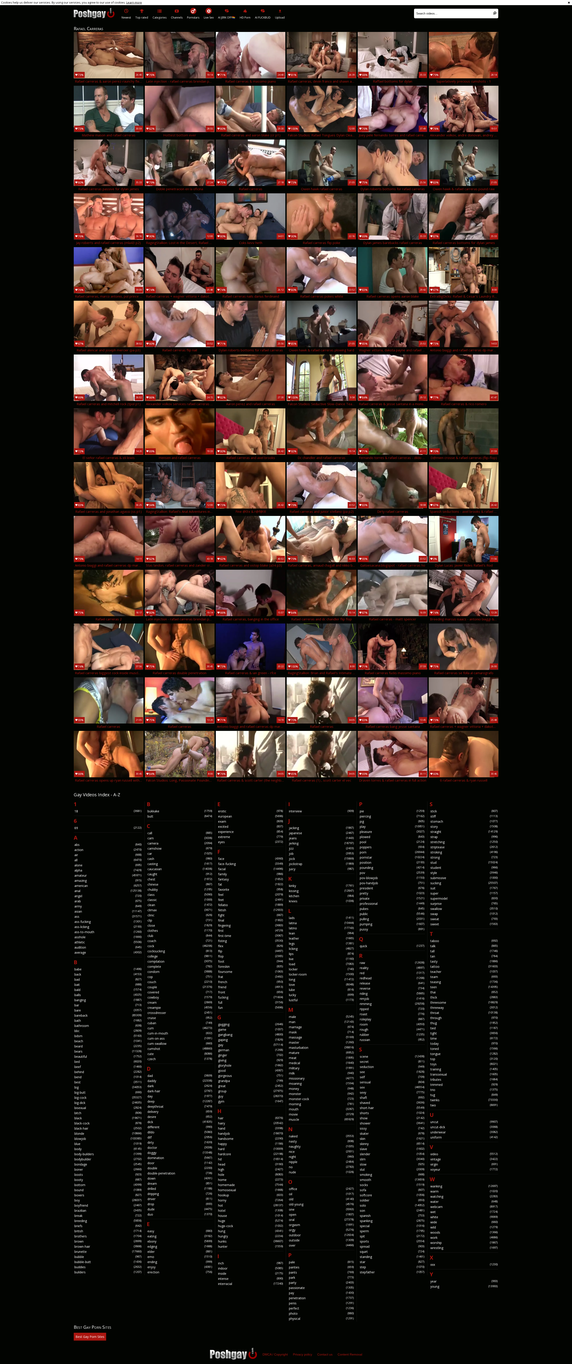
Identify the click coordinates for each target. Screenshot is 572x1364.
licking (321, 949)
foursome (250, 972)
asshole (107, 937)
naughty (321, 1146)
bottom (107, 1185)
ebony (179, 1241)
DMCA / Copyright (275, 1354)
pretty (392, 893)
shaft (392, 1097)
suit (464, 888)
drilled (179, 1189)
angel (107, 896)
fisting (250, 941)
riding (392, 993)
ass (107, 916)
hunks (250, 1241)
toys (464, 1064)
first (250, 930)
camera (179, 843)
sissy (392, 1128)
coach (179, 941)
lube (321, 990)
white (464, 1217)
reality (392, 968)
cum (179, 1028)
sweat (464, 919)
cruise (179, 1018)
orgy (321, 1230)
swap (464, 914)
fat (250, 884)
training (464, 1069)
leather (321, 938)
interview (321, 811)
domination (179, 1158)
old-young (321, 1204)
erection (179, 1272)
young (464, 1286)
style (464, 873)
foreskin (250, 966)
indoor (250, 1268)
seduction (392, 1067)
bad (107, 979)
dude (179, 1209)
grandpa (250, 1081)
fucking (250, 997)
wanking (464, 1186)
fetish (250, 910)
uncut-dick (464, 1127)
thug (464, 1023)
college (179, 956)
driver (179, 1199)
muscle (321, 1119)
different (179, 1127)
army (107, 906)
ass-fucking (107, 922)
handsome (250, 1139)
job (321, 853)
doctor (179, 1147)
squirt (392, 1251)
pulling (392, 919)
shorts (392, 1113)
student (464, 868)
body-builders (107, 1154)
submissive (464, 878)
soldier (392, 1200)
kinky (321, 886)
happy (250, 1144)
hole (250, 1174)
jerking (321, 843)
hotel (250, 1210)
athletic (107, 942)
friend (250, 987)
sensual (392, 1082)
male (321, 1017)
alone (107, 865)
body (107, 1149)
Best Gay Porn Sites (90, 1337)
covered (179, 992)
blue (107, 1144)
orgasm (321, 1225)
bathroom (107, 1026)
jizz (321, 848)
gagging (250, 1024)
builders (107, 1272)
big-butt (107, 1092)
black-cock (107, 1123)
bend (107, 1077)
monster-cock (321, 1099)
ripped (392, 1009)
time (464, 1038)
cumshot (179, 1049)
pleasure (392, 832)
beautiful (107, 1056)
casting (179, 864)
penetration (321, 1298)
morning (321, 1104)
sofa (392, 1190)
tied (464, 1028)
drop (179, 1204)
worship (464, 1243)
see (392, 1072)
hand (250, 1128)
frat (250, 977)
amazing (107, 880)
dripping (179, 1194)
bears (107, 1051)
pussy (392, 929)
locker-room (321, 974)
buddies (107, 1267)
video (464, 1154)
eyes (250, 842)
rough (392, 1029)
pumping (392, 924)
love (321, 984)
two (464, 1105)
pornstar (392, 857)
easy (179, 1231)
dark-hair (179, 1091)
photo (321, 1313)
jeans (321, 838)
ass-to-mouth (107, 932)
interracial (250, 1284)
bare (107, 1010)
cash (179, 859)
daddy (179, 1081)
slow (392, 1164)
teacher (464, 972)
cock (179, 946)
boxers (107, 1195)
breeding (107, 1221)
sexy (392, 1092)
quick (392, 946)
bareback (107, 1015)
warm (464, 1191)
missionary (321, 1078)
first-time (250, 936)
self (392, 1077)
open (321, 1214)
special (392, 1226)
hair (250, 1118)
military (321, 1068)
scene (392, 1056)
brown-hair (107, 1246)
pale (321, 1262)
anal (107, 891)
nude (321, 1172)
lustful (321, 1000)
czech (179, 1059)
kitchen (321, 896)
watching (464, 1196)
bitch (107, 1113)
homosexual (250, 1190)
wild (464, 1227)
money (321, 1089)
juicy (321, 869)
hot (250, 1205)
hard (250, 1149)
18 (107, 811)
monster (321, 1094)
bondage (107, 1164)
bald (107, 990)
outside (321, 1240)
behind (107, 1072)
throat (464, 1013)
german (250, 1050)
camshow (179, 848)
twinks (464, 1100)
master (321, 1042)
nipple (321, 1162)
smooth (392, 1180)
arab (107, 901)
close (179, 925)
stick (464, 811)
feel (250, 895)
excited (250, 826)
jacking (321, 828)
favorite (250, 889)
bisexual (107, 1108)
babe (107, 969)
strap (464, 837)
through (464, 1018)
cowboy (179, 997)
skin (392, 1139)
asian (107, 911)
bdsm (107, 1036)
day (179, 1096)
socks (392, 1185)
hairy (250, 1123)
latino (321, 928)
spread (392, 1246)
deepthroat (179, 1106)
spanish (392, 1216)
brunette (107, 1251)
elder (179, 1251)
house (250, 1216)
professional (392, 903)
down (179, 1178)
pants (321, 1272)
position (392, 862)
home (250, 1180)
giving (250, 1060)
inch (250, 1263)
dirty (179, 1142)
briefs (107, 1226)
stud (464, 862)
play (392, 826)
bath (107, 1020)
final (250, 920)
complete (179, 966)
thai (464, 992)
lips (321, 954)
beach (107, 1041)
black (107, 1118)
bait (107, 984)
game (250, 1029)
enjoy (179, 1267)
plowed (392, 837)
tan (464, 956)
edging (179, 1246)
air (107, 855)
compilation (179, 961)
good (250, 1070)
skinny (392, 1144)
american (107, 886)
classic (179, 900)
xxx (464, 1264)
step (392, 1267)
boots (107, 1174)
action (107, 850)
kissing (321, 891)
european (250, 816)
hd (250, 1159)
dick (179, 1122)
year (464, 1281)
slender (392, 1154)
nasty (321, 1141)
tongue (464, 1054)
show (392, 1118)
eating (179, 1236)
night (321, 1157)
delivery (179, 1112)
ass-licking (107, 927)
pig (392, 821)
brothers (107, 1236)
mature (321, 1053)
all (107, 860)
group (250, 1091)
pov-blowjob (392, 878)
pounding (392, 868)
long (321, 979)
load (321, 964)
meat (321, 1058)
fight (250, 915)
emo (179, 1257)
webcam (464, 1207)
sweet (464, 924)
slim (392, 1159)
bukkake (179, 811)
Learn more (134, 2)
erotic (250, 811)
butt (179, 816)
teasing (464, 982)
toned (464, 1049)
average (107, 952)
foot (250, 961)
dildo (179, 1132)
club (179, 936)
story (464, 826)
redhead (392, 978)
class (179, 895)
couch (179, 982)
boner (107, 1169)
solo (392, 1205)
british (107, 1231)
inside (250, 1273)
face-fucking (250, 864)
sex (392, 1087)
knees (321, 901)
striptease (464, 847)
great (250, 1086)
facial (250, 869)
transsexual (464, 1074)
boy (107, 1200)
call (179, 833)
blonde (107, 1133)
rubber (392, 1034)
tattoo (464, 966)
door (179, 1163)
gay (250, 1045)
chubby (179, 889)
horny (250, 1200)
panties (321, 1267)
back (107, 974)
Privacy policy (302, 1354)
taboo (464, 941)
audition (107, 947)
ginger (250, 1055)
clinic (179, 915)
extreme (250, 837)
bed (107, 1061)
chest (179, 879)
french (250, 982)
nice (321, 1151)
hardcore (250, 1154)
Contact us (324, 1354)
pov (392, 873)
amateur (107, 875)
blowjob (107, 1139)
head (250, 1164)
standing (392, 1257)
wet (464, 1212)
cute (179, 1054)
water (464, 1201)
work (464, 1237)
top (464, 1059)
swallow (464, 909)
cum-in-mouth (179, 1033)
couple (179, 987)
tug (464, 1095)
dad (179, 1076)
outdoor (321, 1235)
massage (321, 1037)
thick (464, 997)
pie (392, 811)
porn (392, 852)
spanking (392, 1221)
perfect (321, 1308)
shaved (392, 1103)
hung (250, 1231)
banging (107, 1000)
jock (321, 859)
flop (250, 956)
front (250, 992)
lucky (321, 995)
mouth (321, 1109)
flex (250, 946)
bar (107, 1005)
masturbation (321, 1047)
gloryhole (250, 1065)
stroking (464, 852)
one (321, 1209)
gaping (250, 1040)
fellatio (250, 905)
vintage (464, 1159)
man (321, 1022)
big (107, 1087)
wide (464, 1222)
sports (392, 1241)
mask (321, 1032)
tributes (464, 1079)
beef (107, 1067)
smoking (392, 1174)
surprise (464, 903)
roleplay (392, 1019)
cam (179, 838)
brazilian (107, 1210)
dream (179, 1183)
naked (321, 1136)
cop (179, 977)
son (392, 1210)
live (321, 959)
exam (250, 821)
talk (464, 946)
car (179, 853)
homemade (250, 1185)
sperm (392, 1231)
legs (321, 943)
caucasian (179, 869)
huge (250, 1221)
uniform (464, 1137)
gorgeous (250, 1076)
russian (392, 1040)
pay (321, 1293)
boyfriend (107, 1205)
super (464, 893)
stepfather (392, 1272)
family (250, 874)
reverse (392, 988)
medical (321, 1063)
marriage (321, 1027)
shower (392, 1123)
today (464, 1043)
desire (179, 1117)
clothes (179, 930)
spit (392, 1236)
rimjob (392, 999)
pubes (392, 909)
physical (321, 1318)
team (464, 977)
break (107, 1216)
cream (179, 1002)
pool (392, 842)
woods (464, 1232)
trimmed (464, 1084)
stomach (464, 821)
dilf (179, 1137)
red (392, 973)
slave (392, 1149)
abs (107, 845)
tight (464, 1033)
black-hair (107, 1128)
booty (107, 1180)
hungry (250, 1236)
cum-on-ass (179, 1038)
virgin (464, 1164)
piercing (392, 816)
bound (107, 1190)
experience (250, 832)
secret (392, 1061)
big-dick (107, 1103)
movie (321, 1114)
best (107, 1082)
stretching (464, 842)
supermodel (464, 898)
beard (107, 1046)
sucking (464, 883)
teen (464, 987)
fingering (250, 925)
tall (464, 951)
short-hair (392, 1108)
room (392, 1024)
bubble (107, 1257)
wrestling (464, 1248)
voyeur (464, 1169)
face (250, 859)
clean (179, 905)
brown (107, 1241)
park (321, 1277)
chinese (179, 884)
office (321, 1189)
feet (250, 900)
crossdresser (179, 1013)
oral (321, 1220)
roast (392, 1014)
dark (179, 1086)
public (392, 914)
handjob (250, 1133)
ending (179, 1262)
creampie (179, 1007)
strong (464, 857)
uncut (464, 1122)
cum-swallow (179, 1043)
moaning (321, 1083)
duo (179, 1214)
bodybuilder (107, 1159)
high (250, 1169)
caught (179, 874)
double (179, 1168)
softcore (392, 1195)
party (321, 1283)
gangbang (250, 1034)
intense (250, 1278)
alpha (107, 870)
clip (179, 920)
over (321, 1245)
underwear (464, 1132)
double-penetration (179, 1173)
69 (107, 828)
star (392, 1262)
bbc (107, 1031)
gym (250, 1101)
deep (179, 1101)
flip (250, 951)
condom (179, 972)
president (392, 888)
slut (392, 1169)
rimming (392, 1004)
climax (179, 910)
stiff (464, 816)
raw (392, 963)
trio (464, 1090)
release (392, 983)
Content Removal (350, 1354)
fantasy (250, 879)
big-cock (107, 1097)
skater (392, 1133)
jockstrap (321, 864)
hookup (250, 1195)
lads (321, 918)
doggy (179, 1153)
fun (250, 1007)
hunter (250, 1246)
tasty (464, 961)
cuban (179, 1023)
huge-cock (250, 1226)
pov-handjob (392, 883)
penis (321, 1303)
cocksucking (179, 951)
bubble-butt (107, 1262)
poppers (392, 847)
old (321, 1199)
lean (321, 933)
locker (321, 969)
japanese (321, 833)
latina (321, 923)
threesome (464, 1002)
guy (250, 1096)
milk (321, 1073)
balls (107, 995)
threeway (464, 1007)
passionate (321, 1288)
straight (464, 832)
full (250, 1002)
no (321, 1167)
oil (321, 1194)
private (392, 898)
